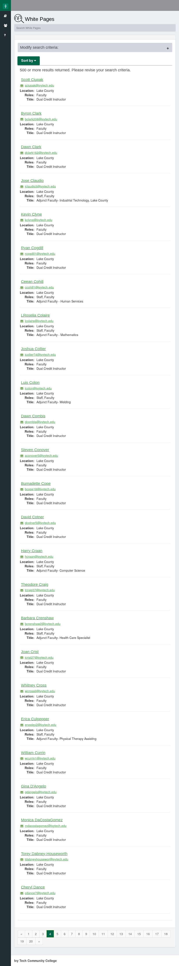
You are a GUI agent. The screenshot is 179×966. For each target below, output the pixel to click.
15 (139, 934)
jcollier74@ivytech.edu (40, 354)
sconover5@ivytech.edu (41, 455)
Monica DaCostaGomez (42, 820)
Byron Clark (31, 113)
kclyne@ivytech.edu (38, 220)
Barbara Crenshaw (37, 618)
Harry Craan (31, 551)
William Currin (33, 753)
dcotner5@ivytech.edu (40, 523)
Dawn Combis (33, 416)
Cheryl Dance (33, 887)
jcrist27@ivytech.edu (39, 657)
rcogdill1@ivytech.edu (40, 253)
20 (31, 941)
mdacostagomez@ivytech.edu (46, 825)
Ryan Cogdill (32, 248)
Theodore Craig (34, 584)
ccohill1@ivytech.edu (39, 287)
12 (112, 934)
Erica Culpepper (35, 719)
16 (148, 934)
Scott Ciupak (32, 79)
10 (94, 934)
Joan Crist (30, 652)
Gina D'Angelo (33, 786)
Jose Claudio (32, 180)
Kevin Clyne (31, 214)
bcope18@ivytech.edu (40, 489)
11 (103, 934)
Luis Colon (30, 382)
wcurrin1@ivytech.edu (40, 758)
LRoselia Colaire (35, 315)
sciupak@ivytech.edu (39, 85)
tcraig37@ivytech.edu (40, 590)
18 (166, 934)
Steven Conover (35, 450)
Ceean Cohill (32, 281)
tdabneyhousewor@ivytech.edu (46, 859)
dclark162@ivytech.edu (41, 152)
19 (22, 941)
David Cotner (32, 517)
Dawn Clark (31, 147)
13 (121, 934)
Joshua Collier (33, 349)
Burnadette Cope (36, 483)
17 (157, 934)
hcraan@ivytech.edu (39, 556)
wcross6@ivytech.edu (40, 691)
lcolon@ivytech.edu (38, 388)
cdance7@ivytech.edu (40, 893)
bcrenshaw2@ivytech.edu (42, 624)
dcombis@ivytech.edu (40, 422)
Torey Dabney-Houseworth (44, 854)
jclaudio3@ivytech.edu (40, 186)
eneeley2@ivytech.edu (40, 724)
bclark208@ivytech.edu (41, 119)
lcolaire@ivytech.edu (39, 321)
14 (130, 934)
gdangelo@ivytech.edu (41, 792)
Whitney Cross (33, 685)
